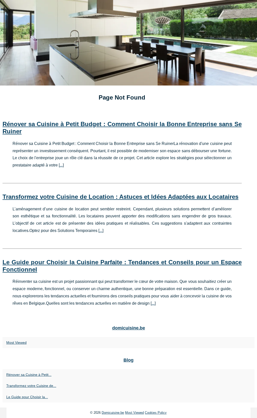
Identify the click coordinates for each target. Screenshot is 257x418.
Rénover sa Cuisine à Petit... (28, 375)
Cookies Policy (156, 412)
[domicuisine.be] (128, 43)
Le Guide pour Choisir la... (27, 397)
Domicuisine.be (113, 412)
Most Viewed (16, 343)
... (61, 165)
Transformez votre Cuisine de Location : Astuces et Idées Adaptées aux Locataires (120, 196)
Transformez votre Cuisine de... (31, 386)
